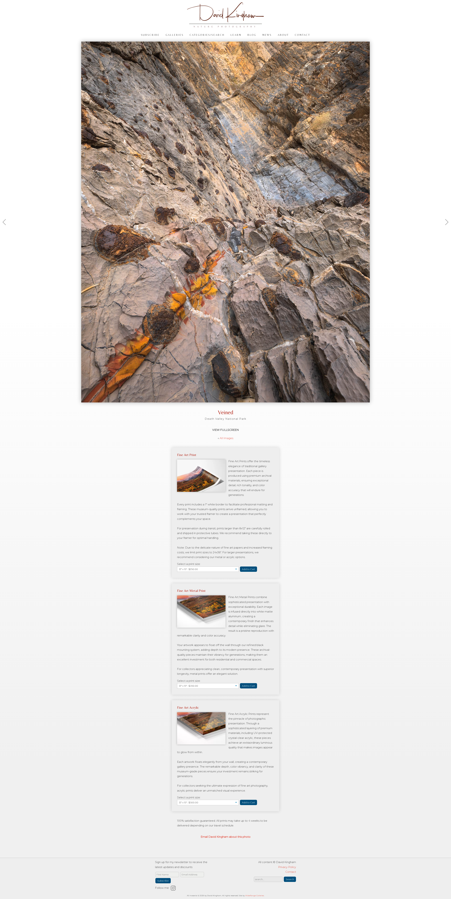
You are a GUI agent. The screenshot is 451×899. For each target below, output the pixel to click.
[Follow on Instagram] (174, 887)
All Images (226, 438)
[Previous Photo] (6, 230)
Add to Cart (248, 569)
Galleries (175, 34)
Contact (302, 34)
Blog (251, 34)
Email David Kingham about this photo (226, 836)
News (267, 34)
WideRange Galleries (254, 895)
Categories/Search (207, 34)
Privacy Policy (287, 867)
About (283, 34)
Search (290, 879)
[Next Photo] (444, 230)
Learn (235, 34)
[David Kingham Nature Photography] (225, 25)
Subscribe (150, 34)
